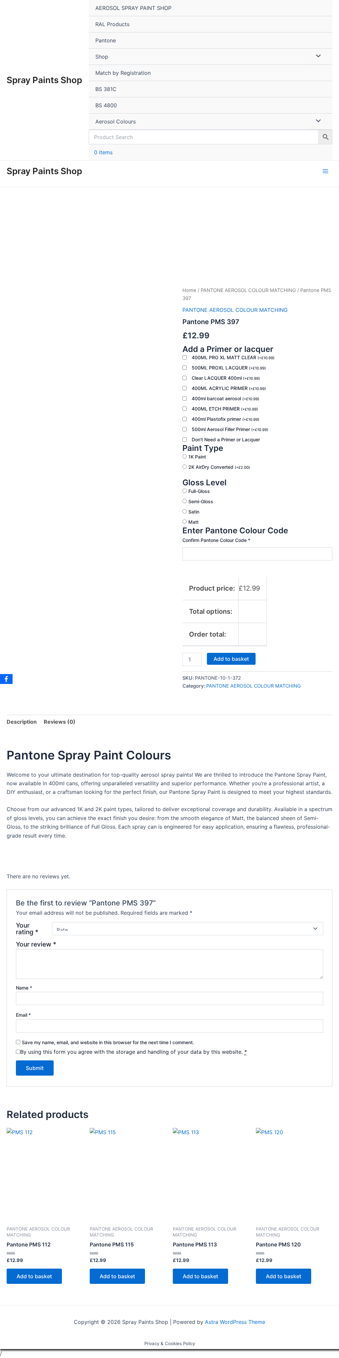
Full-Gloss (199, 491)
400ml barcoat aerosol (225, 398)
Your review (36, 944)
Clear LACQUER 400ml (226, 378)
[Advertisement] (169, 236)
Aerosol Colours (115, 121)
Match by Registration (123, 73)
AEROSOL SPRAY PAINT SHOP (133, 8)
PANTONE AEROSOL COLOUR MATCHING (248, 290)
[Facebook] (6, 679)
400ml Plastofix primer (225, 419)
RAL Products (112, 24)
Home (189, 290)
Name (24, 988)
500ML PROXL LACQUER (229, 367)
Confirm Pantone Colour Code (216, 540)
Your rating (27, 928)
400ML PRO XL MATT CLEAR (233, 357)
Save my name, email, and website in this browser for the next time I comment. (108, 1042)
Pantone (105, 40)
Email (23, 1015)
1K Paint (197, 457)
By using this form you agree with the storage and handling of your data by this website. (133, 1051)
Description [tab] (22, 721)
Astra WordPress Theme (235, 1322)
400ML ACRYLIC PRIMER (229, 388)
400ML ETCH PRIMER (225, 409)
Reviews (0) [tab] (59, 721)
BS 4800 (106, 105)
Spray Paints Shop (44, 80)
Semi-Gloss (200, 501)
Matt (193, 522)
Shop (101, 56)
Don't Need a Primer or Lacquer (226, 439)
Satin (193, 511)
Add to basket (231, 658)
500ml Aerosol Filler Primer (230, 429)
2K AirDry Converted (219, 467)
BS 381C (106, 89)
